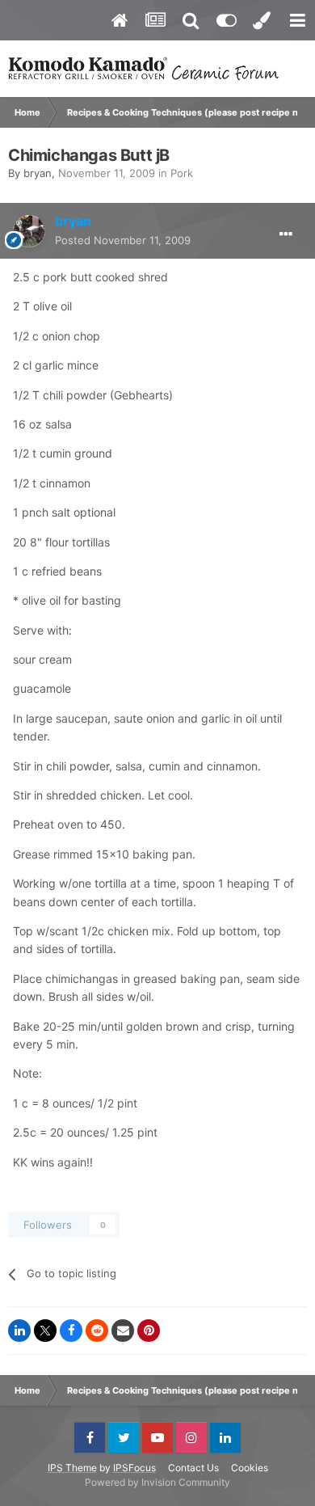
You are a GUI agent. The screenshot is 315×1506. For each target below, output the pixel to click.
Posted (123, 240)
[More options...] (286, 234)
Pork (181, 173)
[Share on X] (45, 1330)
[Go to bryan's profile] (29, 231)
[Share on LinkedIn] (19, 1330)
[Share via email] (122, 1330)
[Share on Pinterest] (148, 1330)
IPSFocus (134, 1468)
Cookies (249, 1468)
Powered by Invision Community (157, 1482)
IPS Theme (72, 1468)
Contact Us (193, 1468)
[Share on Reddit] (97, 1330)
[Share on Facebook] (71, 1330)
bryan (37, 173)
